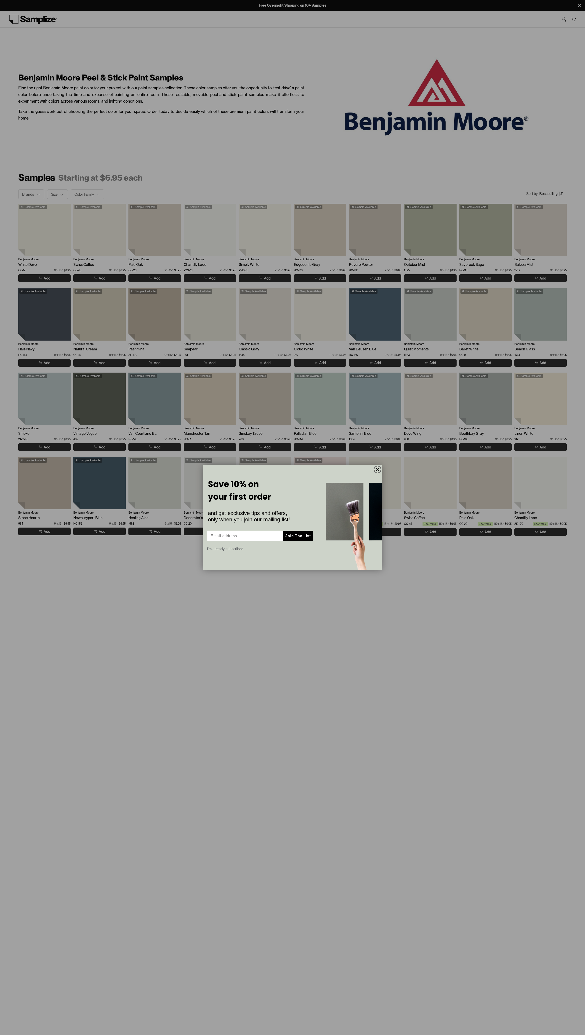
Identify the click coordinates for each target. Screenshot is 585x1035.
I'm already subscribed (225, 549)
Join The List (298, 536)
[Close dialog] (377, 469)
